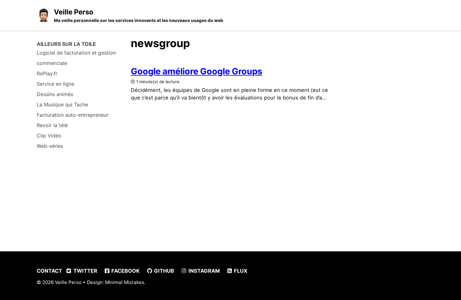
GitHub (163, 271)
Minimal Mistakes (124, 282)
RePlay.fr (47, 73)
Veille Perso (138, 15)
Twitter (84, 271)
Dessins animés (55, 94)
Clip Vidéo (49, 135)
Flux (240, 271)
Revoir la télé (52, 125)
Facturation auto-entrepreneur (73, 115)
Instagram (203, 271)
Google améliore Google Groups (196, 71)
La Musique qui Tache (62, 104)
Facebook (125, 271)
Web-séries (50, 146)
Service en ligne (55, 84)
